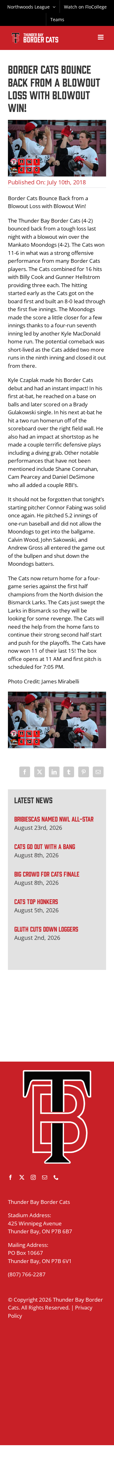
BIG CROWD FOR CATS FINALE (46, 874)
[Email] (98, 772)
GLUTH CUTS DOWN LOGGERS (46, 929)
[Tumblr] (69, 772)
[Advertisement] (57, 1015)
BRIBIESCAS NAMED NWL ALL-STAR (53, 819)
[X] (40, 772)
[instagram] (33, 1177)
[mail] (44, 1177)
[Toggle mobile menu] (101, 37)
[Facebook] (25, 772)
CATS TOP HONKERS (36, 901)
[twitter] (21, 1177)
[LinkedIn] (54, 772)
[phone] (56, 1177)
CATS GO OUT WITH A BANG (44, 846)
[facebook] (10, 1177)
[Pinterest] (84, 772)
